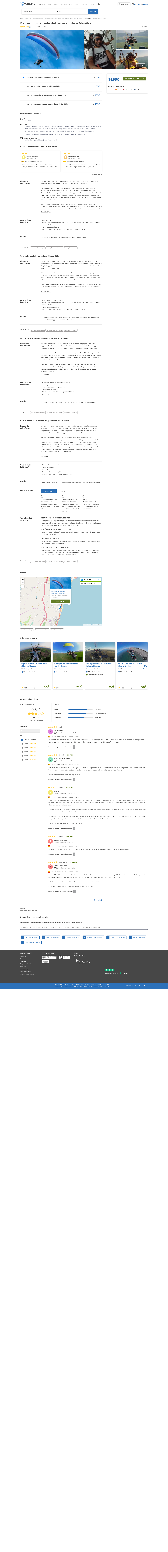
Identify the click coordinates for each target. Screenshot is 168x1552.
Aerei (49, 4)
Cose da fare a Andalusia (42, 630)
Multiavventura (66, 4)
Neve (55, 4)
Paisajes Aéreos (32, 910)
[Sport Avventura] (28, 4)
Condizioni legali (24, 969)
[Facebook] (139, 986)
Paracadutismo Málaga (33, 943)
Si (74, 747)
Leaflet (85, 624)
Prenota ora (61, 601)
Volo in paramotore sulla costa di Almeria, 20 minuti (130, 665)
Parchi (77, 4)
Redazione (23, 966)
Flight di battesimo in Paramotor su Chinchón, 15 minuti (34, 665)
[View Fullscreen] (22, 586)
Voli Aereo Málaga (139, 937)
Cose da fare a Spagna (27, 630)
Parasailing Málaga (73, 937)
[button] (145, 667)
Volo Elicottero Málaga (118, 937)
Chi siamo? (23, 956)
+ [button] (23, 579)
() (32, 27)
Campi (92, 4)
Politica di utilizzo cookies (27, 974)
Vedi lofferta (87, 579)
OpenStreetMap (92, 624)
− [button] (23, 582)
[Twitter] (144, 986)
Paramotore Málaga (32, 937)
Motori (84, 4)
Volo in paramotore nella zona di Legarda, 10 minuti (66, 665)
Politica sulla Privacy (25, 971)
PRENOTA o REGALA (134, 78)
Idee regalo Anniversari (70, 248)
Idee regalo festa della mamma (54, 248)
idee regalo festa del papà (38, 248)
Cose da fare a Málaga (57, 630)
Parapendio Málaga (52, 937)
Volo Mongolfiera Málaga (95, 937)
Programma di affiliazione (27, 964)
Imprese (136, 4)
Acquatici (41, 4)
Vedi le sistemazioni (89, 583)
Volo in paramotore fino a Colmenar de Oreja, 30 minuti (99, 665)
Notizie (22, 959)
